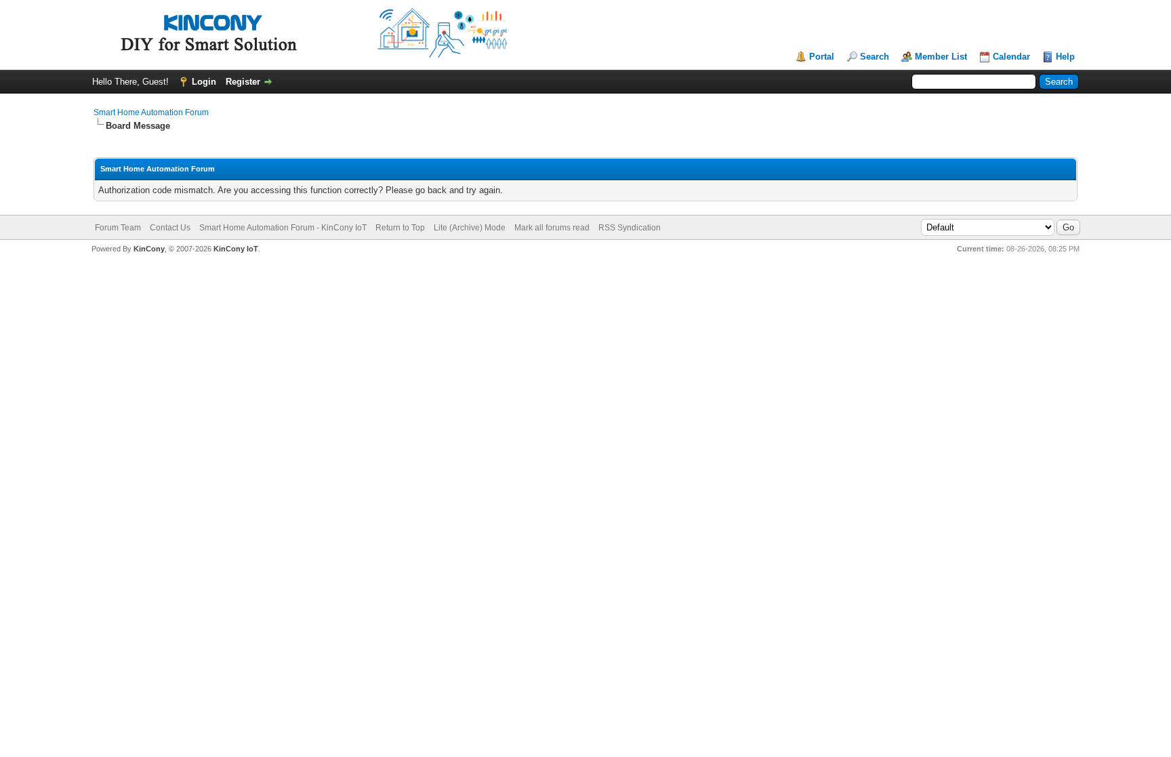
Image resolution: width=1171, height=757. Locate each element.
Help (1065, 57)
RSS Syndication (629, 227)
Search (874, 57)
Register (243, 82)
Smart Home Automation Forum (151, 112)
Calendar (1011, 57)
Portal (821, 57)
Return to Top (400, 227)
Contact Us (170, 227)
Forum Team (118, 227)
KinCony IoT (235, 249)
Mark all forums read (552, 227)
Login (204, 82)
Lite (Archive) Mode (470, 227)
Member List (941, 57)
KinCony (149, 249)
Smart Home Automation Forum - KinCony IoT (283, 227)
